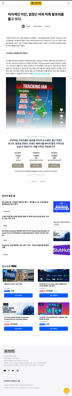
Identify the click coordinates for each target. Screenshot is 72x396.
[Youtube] (5, 370)
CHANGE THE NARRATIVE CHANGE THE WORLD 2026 (53, 318)
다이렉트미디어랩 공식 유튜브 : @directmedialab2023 (18, 385)
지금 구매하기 (18, 295)
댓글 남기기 (48, 26)
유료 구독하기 (18, 165)
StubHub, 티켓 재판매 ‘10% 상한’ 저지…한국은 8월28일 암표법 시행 (25, 246)
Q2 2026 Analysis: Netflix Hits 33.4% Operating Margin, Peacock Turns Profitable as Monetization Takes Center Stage (26, 233)
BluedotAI (43, 181)
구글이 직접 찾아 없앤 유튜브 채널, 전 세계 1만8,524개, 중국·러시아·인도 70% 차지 (25, 218)
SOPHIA (28, 26)
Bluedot (34, 181)
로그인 (39, 175)
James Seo (6, 211)
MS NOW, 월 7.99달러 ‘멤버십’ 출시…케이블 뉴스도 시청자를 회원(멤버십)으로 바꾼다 (25, 203)
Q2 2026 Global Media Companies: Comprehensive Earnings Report (16, 318)
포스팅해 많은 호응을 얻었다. (42, 73)
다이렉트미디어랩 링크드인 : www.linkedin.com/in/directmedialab (22, 387)
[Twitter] (13, 370)
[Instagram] (17, 371)
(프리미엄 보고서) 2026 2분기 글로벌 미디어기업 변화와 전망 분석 (53, 285)
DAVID (5, 226)
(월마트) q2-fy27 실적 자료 (13, 284)
